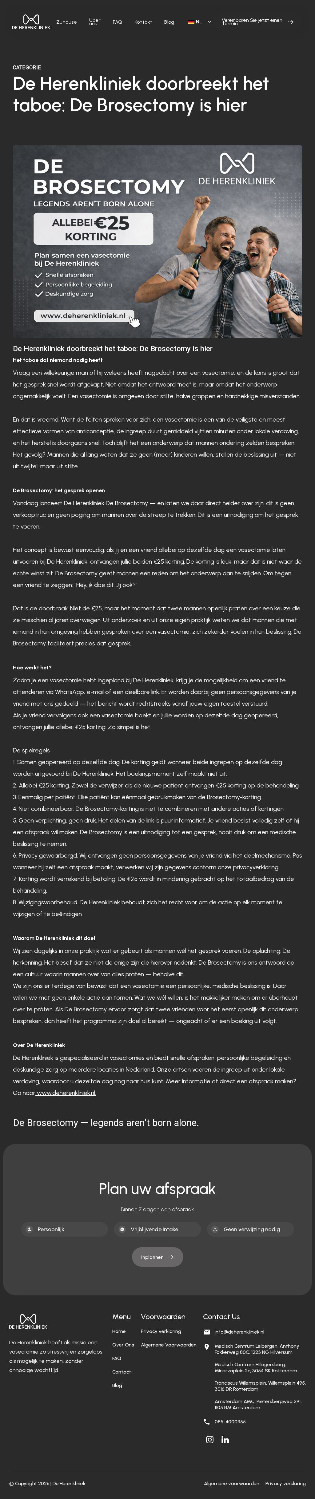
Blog (169, 22)
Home (119, 1331)
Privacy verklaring (161, 1331)
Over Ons (123, 1345)
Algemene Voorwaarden (169, 1345)
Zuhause (66, 22)
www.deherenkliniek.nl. (65, 1092)
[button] (197, 22)
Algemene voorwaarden (231, 1483)
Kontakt (143, 22)
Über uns (95, 21)
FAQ (117, 22)
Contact (121, 1372)
